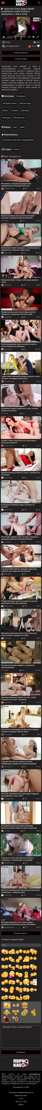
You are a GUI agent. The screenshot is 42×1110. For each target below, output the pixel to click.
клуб (15, 127)
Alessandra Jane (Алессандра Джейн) (18, 140)
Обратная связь (21, 1095)
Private (16, 149)
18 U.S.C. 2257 (21, 1101)
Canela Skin (7, 895)
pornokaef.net (34, 1074)
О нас (21, 1098)
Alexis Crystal (8, 349)
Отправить (21, 1052)
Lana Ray (7, 831)
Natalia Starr (8, 317)
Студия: (7, 149)
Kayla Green (8, 253)
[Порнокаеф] (22, 3)
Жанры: (7, 127)
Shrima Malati (8, 478)
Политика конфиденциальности (21, 1092)
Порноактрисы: (11, 135)
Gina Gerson (8, 734)
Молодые (7, 118)
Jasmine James (8, 445)
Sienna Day (7, 285)
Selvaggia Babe (9, 799)
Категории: (9, 96)
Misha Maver (8, 574)
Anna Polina (7, 702)
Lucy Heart (7, 542)
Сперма (14, 110)
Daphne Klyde (8, 606)
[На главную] (21, 1066)
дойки (22, 127)
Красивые (25, 110)
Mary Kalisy (7, 638)
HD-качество (19, 118)
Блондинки (20, 96)
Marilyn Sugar (8, 510)
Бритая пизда (25, 103)
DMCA (21, 1105)
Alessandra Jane (9, 188)
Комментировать (21, 53)
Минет (5, 110)
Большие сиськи (9, 103)
